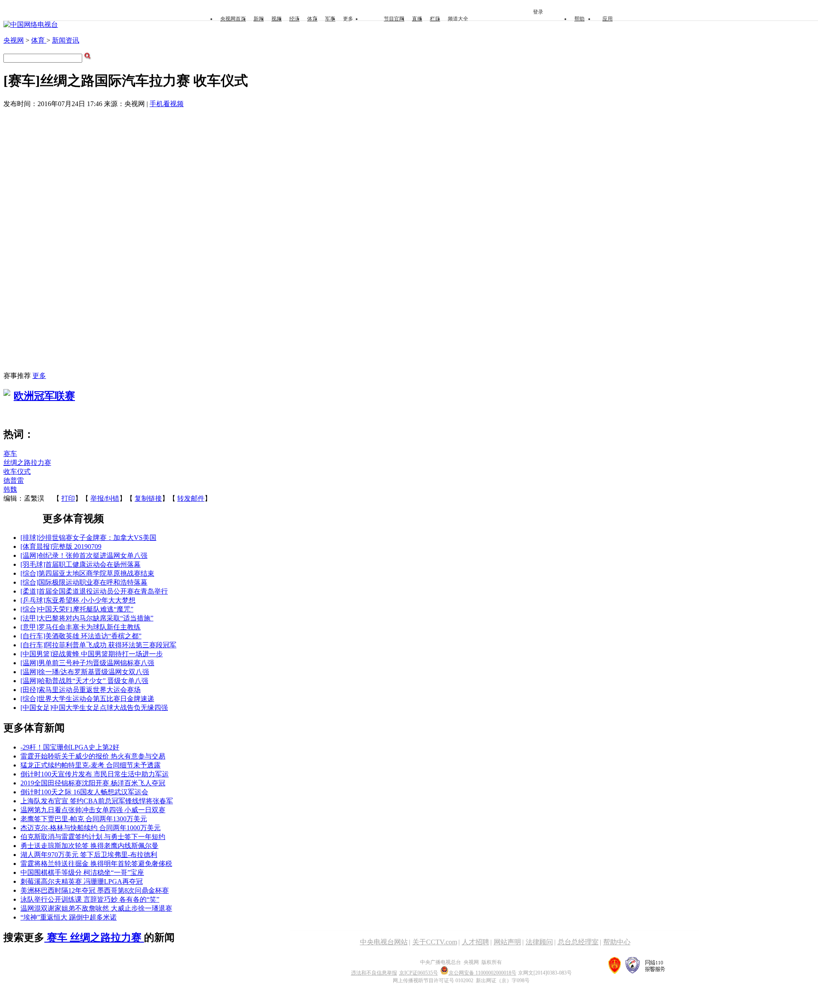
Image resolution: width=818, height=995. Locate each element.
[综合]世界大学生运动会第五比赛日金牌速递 (87, 698)
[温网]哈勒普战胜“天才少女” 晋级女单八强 (84, 680)
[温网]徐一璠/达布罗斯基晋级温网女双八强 (84, 671)
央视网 (13, 40)
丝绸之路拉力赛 (27, 462)
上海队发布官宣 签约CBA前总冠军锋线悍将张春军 (96, 801)
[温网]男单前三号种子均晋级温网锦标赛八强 (87, 662)
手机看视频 (167, 103)
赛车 (10, 453)
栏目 (435, 19)
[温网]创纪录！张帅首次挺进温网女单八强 (83, 555)
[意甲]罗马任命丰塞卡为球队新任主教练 (80, 627)
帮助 (579, 19)
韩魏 (10, 489)
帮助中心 (617, 942)
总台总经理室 (578, 942)
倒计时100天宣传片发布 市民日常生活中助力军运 (94, 774)
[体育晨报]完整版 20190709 (60, 546)
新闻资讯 (65, 40)
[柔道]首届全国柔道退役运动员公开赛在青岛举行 (94, 591)
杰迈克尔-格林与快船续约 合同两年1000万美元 (90, 827)
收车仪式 (17, 471)
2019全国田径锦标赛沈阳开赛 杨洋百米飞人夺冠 (92, 783)
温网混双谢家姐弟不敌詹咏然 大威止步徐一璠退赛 (96, 908)
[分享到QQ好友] (26, 509)
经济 (294, 19)
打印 (68, 498)
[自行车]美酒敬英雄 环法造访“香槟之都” (80, 636)
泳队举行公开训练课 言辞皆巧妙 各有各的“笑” (89, 899)
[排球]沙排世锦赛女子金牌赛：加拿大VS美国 (88, 537)
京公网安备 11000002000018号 (482, 973)
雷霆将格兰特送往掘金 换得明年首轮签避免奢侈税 (96, 863)
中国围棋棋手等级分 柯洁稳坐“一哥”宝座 (82, 872)
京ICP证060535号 (418, 973)
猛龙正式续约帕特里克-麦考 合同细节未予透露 (90, 765)
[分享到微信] (36, 509)
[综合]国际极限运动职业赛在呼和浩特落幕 (83, 582)
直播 (417, 19)
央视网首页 (233, 19)
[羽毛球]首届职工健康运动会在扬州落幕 (80, 564)
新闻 (258, 19)
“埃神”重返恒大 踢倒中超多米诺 (68, 917)
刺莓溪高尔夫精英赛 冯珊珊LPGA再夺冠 (81, 881)
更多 (39, 375)
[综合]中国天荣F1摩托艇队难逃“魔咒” (76, 609)
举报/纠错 (104, 498)
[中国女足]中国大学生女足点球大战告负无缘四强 (94, 707)
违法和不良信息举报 (374, 973)
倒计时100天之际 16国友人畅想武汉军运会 (84, 792)
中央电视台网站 (384, 942)
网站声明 (507, 942)
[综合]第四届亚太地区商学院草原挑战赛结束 (87, 573)
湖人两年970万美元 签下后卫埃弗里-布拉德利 (88, 854)
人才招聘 (475, 942)
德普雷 (13, 480)
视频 (276, 19)
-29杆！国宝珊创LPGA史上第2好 (69, 747)
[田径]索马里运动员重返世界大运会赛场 (80, 689)
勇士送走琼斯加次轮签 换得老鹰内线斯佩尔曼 (89, 845)
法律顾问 (539, 942)
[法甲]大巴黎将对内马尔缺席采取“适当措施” (86, 618)
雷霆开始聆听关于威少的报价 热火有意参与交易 (92, 756)
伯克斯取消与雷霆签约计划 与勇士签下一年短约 (92, 836)
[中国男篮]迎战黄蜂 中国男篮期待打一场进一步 (91, 654)
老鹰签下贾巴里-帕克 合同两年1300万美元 (83, 818)
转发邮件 (190, 498)
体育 (312, 19)
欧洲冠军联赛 (44, 395)
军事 (330, 19)
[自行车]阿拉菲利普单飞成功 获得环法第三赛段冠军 (98, 645)
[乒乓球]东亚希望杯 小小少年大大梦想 (77, 600)
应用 (607, 19)
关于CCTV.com (434, 942)
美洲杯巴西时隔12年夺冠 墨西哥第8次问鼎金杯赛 (94, 890)
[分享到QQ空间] (7, 509)
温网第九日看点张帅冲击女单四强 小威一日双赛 (92, 809)
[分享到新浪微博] (16, 509)
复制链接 (148, 498)
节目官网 (394, 19)
